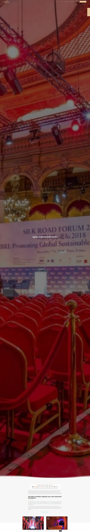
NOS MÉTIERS (66, 1)
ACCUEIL (62, 1)
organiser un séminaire (37, 502)
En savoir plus (45, 241)
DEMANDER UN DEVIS (83, 1)
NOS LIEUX (71, 1)
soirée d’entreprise (49, 502)
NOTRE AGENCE (76, 1)
